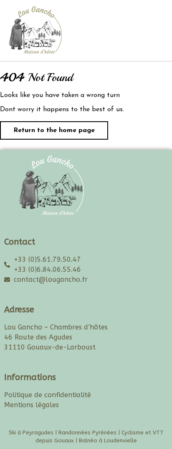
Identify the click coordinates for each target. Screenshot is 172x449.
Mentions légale (30, 405)
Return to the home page (47, 127)
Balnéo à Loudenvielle (108, 440)
